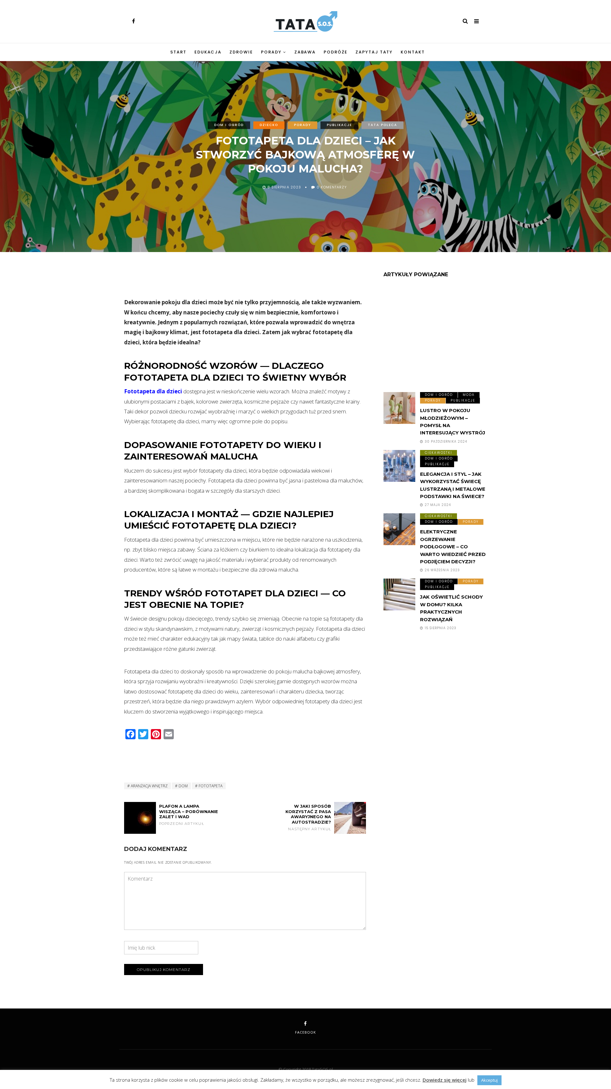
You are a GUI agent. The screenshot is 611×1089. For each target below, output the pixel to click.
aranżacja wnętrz (149, 786)
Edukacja (208, 52)
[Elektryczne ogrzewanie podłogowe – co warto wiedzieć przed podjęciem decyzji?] (399, 529)
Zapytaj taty (374, 52)
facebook (305, 1032)
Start (178, 52)
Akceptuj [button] (489, 1080)
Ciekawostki (438, 452)
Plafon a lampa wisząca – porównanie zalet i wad (188, 815)
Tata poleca (382, 125)
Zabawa (305, 52)
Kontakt (413, 52)
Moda (469, 394)
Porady (271, 52)
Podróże (336, 52)
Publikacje (339, 125)
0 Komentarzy (332, 187)
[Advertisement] (245, 280)
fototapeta (210, 786)
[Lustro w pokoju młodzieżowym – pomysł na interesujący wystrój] (399, 408)
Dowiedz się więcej (445, 1080)
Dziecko (269, 125)
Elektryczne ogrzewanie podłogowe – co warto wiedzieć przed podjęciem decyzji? (453, 547)
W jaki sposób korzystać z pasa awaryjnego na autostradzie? (308, 818)
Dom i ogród (229, 125)
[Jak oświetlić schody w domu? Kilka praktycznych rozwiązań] (399, 594)
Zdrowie (241, 52)
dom (183, 786)
